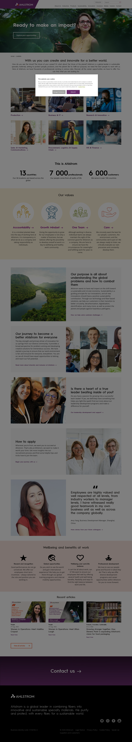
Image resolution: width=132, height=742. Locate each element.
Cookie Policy (81, 86)
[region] (66, 85)
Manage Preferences (58, 92)
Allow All (73, 92)
